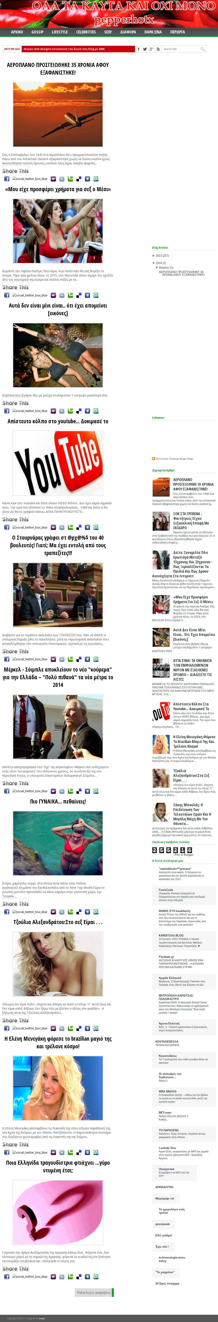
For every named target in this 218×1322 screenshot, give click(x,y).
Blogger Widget (186, 459)
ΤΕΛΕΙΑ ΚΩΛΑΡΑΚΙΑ (167, 1045)
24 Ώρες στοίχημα (167, 1283)
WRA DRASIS (167, 1091)
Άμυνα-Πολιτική (169, 1023)
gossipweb (162, 1224)
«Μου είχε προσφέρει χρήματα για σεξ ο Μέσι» (58, 189)
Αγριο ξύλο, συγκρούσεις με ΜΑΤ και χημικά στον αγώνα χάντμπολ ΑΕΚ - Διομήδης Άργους (183, 1155)
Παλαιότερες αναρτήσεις (94, 1292)
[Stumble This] (95, 178)
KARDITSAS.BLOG (171, 935)
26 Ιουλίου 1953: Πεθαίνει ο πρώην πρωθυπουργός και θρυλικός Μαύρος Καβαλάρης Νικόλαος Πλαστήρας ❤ (180, 942)
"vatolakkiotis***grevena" (175, 868)
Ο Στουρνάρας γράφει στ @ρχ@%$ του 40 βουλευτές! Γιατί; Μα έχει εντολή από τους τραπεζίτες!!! (58, 545)
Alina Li (163, 1080)
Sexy (108, 32)
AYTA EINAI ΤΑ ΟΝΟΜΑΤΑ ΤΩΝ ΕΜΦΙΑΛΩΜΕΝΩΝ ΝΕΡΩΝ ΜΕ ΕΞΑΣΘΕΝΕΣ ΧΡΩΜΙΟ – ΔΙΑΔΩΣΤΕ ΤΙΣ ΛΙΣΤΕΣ (192, 670)
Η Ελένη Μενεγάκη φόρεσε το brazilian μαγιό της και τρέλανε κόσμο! (58, 1042)
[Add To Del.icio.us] (78, 178)
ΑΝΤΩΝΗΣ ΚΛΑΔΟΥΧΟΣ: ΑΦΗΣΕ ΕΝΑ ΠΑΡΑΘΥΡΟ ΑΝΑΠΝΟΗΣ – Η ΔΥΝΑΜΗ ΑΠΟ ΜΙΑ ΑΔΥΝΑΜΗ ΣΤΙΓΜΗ (181, 964)
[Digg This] (86, 178)
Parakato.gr (166, 956)
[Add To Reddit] (61, 178)
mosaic (42, 1318)
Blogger (188, 854)
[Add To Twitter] (29, 178)
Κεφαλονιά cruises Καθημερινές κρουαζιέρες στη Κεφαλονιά (65, 49)
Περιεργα (177, 32)
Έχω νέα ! (162, 1246)
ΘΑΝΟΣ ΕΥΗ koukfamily (175, 911)
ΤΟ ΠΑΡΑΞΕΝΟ (169, 1130)
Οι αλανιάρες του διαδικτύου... (170, 1075)
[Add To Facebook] (6, 178)
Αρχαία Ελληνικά (170, 978)
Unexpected (166, 1169)
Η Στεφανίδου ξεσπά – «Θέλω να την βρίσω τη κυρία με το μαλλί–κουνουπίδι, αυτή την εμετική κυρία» (183, 1098)
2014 (159, 263)
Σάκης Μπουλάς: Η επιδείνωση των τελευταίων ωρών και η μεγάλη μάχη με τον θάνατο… (192, 814)
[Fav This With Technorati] (69, 178)
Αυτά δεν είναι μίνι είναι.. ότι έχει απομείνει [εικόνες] (58, 309)
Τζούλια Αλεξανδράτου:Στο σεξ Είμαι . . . (57, 922)
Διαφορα (128, 32)
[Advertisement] (184, 87)
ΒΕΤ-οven (165, 1112)
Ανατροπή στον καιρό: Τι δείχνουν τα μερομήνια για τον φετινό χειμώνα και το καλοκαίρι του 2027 (181, 876)
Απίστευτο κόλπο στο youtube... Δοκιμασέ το (58, 421)
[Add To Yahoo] (52, 178)
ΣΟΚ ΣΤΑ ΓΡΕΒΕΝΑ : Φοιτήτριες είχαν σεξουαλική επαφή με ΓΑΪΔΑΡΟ (191, 520)
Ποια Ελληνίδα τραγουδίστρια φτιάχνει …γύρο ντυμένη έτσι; (58, 1166)
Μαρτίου (164, 267)
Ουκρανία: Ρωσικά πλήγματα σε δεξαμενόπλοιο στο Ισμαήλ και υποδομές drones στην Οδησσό (182, 897)
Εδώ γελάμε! (163, 1235)
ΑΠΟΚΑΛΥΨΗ (164, 1187)
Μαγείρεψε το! (164, 1198)
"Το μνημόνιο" (164, 1272)
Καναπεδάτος (168, 1056)
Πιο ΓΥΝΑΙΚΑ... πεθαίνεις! (58, 801)
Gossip (37, 32)
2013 (159, 255)
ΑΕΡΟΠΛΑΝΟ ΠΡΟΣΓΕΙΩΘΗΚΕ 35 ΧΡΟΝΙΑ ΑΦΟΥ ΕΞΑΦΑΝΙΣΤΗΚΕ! (58, 68)
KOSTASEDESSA (166, 1041)
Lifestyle (60, 32)
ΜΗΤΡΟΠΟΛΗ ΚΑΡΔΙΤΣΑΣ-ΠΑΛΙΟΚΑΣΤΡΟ (176, 997)
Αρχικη (17, 32)
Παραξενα (153, 32)
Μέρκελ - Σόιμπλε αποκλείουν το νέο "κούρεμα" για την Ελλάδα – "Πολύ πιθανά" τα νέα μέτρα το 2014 (58, 677)
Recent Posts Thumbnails (167, 459)
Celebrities (86, 32)
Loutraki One (167, 1148)
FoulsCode (166, 889)
